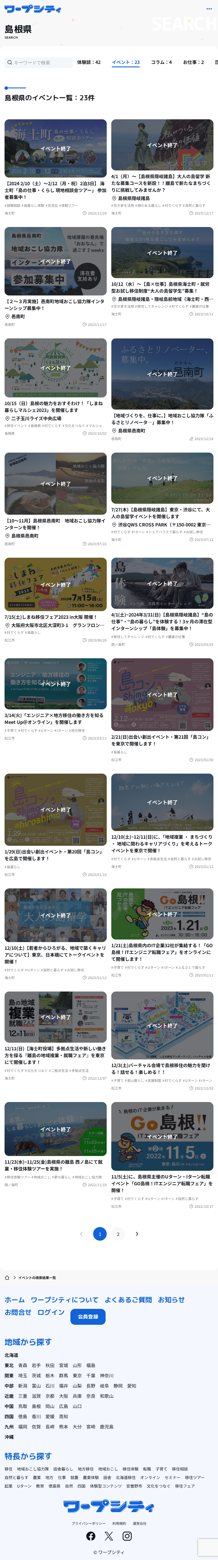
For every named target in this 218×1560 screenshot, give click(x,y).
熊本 (63, 1426)
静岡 (118, 1385)
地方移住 (86, 1469)
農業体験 (91, 1477)
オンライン (150, 1477)
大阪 (63, 1395)
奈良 (90, 1395)
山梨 (77, 1385)
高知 (63, 1416)
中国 (9, 1406)
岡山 (49, 1406)
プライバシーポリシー (89, 1523)
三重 (22, 1395)
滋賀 (36, 1395)
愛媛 (49, 1416)
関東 (9, 1375)
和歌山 (107, 1395)
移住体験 (131, 1469)
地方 (49, 1477)
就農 (74, 1477)
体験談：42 (88, 62)
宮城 (63, 1365)
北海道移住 (126, 1477)
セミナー (173, 1477)
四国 (9, 1416)
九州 (9, 1426)
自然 (69, 1486)
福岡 (22, 1426)
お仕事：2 (193, 62)
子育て (161, 1469)
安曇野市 (134, 1486)
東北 (9, 1365)
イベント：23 (126, 62)
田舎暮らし (63, 1469)
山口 (77, 1406)
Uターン (24, 1486)
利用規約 (119, 1523)
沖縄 (9, 1436)
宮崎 (90, 1426)
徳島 (22, 1416)
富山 (36, 1385)
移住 (8, 1469)
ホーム (15, 1300)
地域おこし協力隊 (33, 1469)
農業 (37, 1477)
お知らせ (171, 1300)
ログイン (51, 1312)
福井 (63, 1385)
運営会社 (139, 1523)
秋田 (49, 1365)
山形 (77, 1365)
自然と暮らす (16, 1477)
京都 (49, 1395)
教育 (40, 1486)
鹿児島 (107, 1426)
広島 (63, 1406)
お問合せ (18, 1312)
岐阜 (104, 1385)
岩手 (36, 1365)
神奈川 (107, 1375)
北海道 (11, 1354)
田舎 (107, 1477)
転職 (147, 1469)
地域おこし (108, 1469)
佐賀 (36, 1426)
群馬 (63, 1375)
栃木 (49, 1375)
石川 (49, 1385)
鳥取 (22, 1406)
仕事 (62, 1477)
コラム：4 (161, 62)
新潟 (22, 1385)
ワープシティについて (65, 1300)
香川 (36, 1416)
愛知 (131, 1385)
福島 (90, 1365)
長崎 (49, 1426)
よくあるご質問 (128, 1300)
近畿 (9, 1395)
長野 (90, 1385)
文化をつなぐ (159, 1486)
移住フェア (185, 1486)
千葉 (90, 1375)
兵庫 (77, 1395)
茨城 (36, 1375)
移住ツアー (195, 1477)
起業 (8, 1486)
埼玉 (22, 1375)
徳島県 (54, 1486)
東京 (77, 1375)
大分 (77, 1426)
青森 (22, 1365)
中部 (9, 1385)
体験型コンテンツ (106, 1486)
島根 (36, 1406)
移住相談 (180, 1469)
